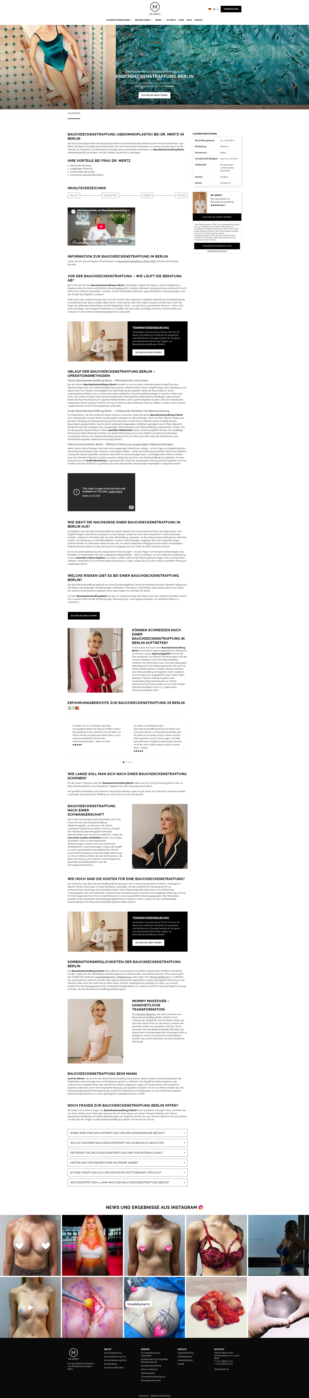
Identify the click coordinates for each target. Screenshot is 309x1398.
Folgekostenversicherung (217, 251)
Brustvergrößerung (159, 977)
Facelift (181, 1364)
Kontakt (198, 20)
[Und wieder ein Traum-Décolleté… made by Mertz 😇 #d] (216, 1245)
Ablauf (74, 195)
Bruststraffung (110, 1364)
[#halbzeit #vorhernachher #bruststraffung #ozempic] (154, 1307)
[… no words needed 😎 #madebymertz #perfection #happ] (278, 1245)
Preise (158, 20)
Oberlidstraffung (185, 1356)
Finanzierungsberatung (217, 246)
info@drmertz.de (221, 1369)
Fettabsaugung (124, 977)
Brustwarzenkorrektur (114, 1367)
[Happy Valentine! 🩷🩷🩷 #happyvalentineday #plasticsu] (278, 1307)
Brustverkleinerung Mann (115, 1360)
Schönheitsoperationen (118, 20)
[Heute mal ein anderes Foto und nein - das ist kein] (216, 1307)
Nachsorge (110, 195)
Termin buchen (231, 9)
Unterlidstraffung (185, 1360)
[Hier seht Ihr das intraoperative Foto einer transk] (92, 1307)
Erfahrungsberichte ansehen (149, 86)
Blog (189, 20)
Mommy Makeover (146, 1014)
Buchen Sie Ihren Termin (154, 95)
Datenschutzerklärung (160, 1396)
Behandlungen (142, 20)
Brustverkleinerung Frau (115, 1356)
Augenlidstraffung (185, 1353)
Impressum (144, 1396)
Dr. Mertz (171, 20)
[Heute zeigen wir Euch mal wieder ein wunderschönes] (30, 1307)
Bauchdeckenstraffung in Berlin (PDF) (137, 261)
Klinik (181, 20)
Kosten (181, 195)
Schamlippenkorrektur (151, 1380)
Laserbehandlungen (105, 977)
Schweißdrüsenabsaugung (153, 1377)
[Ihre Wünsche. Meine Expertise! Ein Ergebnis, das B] (92, 1245)
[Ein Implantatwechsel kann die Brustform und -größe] (30, 1245)
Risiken (147, 195)
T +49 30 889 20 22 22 (223, 1361)
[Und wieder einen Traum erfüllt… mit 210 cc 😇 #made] (154, 1245)
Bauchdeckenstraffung (151, 1366)
